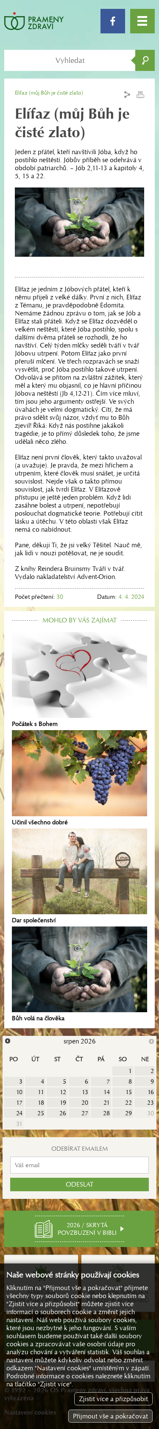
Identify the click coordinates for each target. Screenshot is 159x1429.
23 (150, 1102)
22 (128, 1102)
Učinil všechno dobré (40, 822)
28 (106, 1113)
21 (106, 1102)
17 (19, 1102)
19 (63, 1102)
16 (151, 1092)
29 (128, 1113)
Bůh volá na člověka (38, 1018)
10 (19, 1092)
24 (19, 1113)
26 (62, 1113)
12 (63, 1092)
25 (40, 1113)
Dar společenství (34, 920)
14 (106, 1092)
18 (41, 1102)
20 (84, 1102)
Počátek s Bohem (35, 724)
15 (129, 1092)
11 (41, 1092)
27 (84, 1113)
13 (85, 1092)
